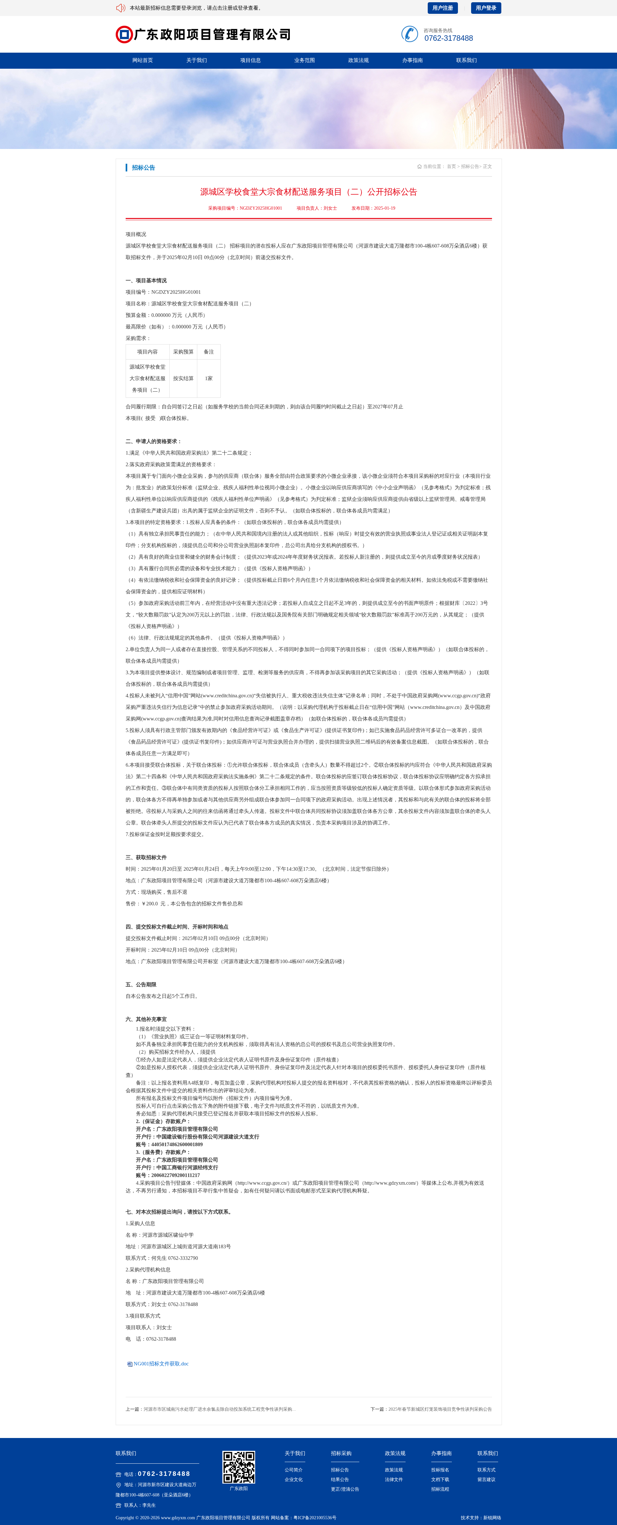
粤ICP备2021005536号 (314, 1517)
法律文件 (394, 1479)
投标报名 (440, 1470)
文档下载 (440, 1479)
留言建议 (487, 1479)
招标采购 (341, 1453)
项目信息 (250, 60)
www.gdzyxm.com (178, 1517)
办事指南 (412, 60)
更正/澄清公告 (345, 1489)
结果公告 (340, 1479)
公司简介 (294, 1470)
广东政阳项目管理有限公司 (223, 1517)
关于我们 (196, 60)
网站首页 (142, 60)
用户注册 (443, 8)
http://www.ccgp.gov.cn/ (262, 1183)
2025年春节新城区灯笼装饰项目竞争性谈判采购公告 (440, 1409)
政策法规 (358, 60)
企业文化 (294, 1479)
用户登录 (486, 8)
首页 (451, 166)
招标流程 (440, 1489)
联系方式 (487, 1470)
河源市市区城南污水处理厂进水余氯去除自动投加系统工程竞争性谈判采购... (220, 1409)
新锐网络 (492, 1517)
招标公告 (340, 1470)
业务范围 (304, 60)
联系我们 (466, 60)
